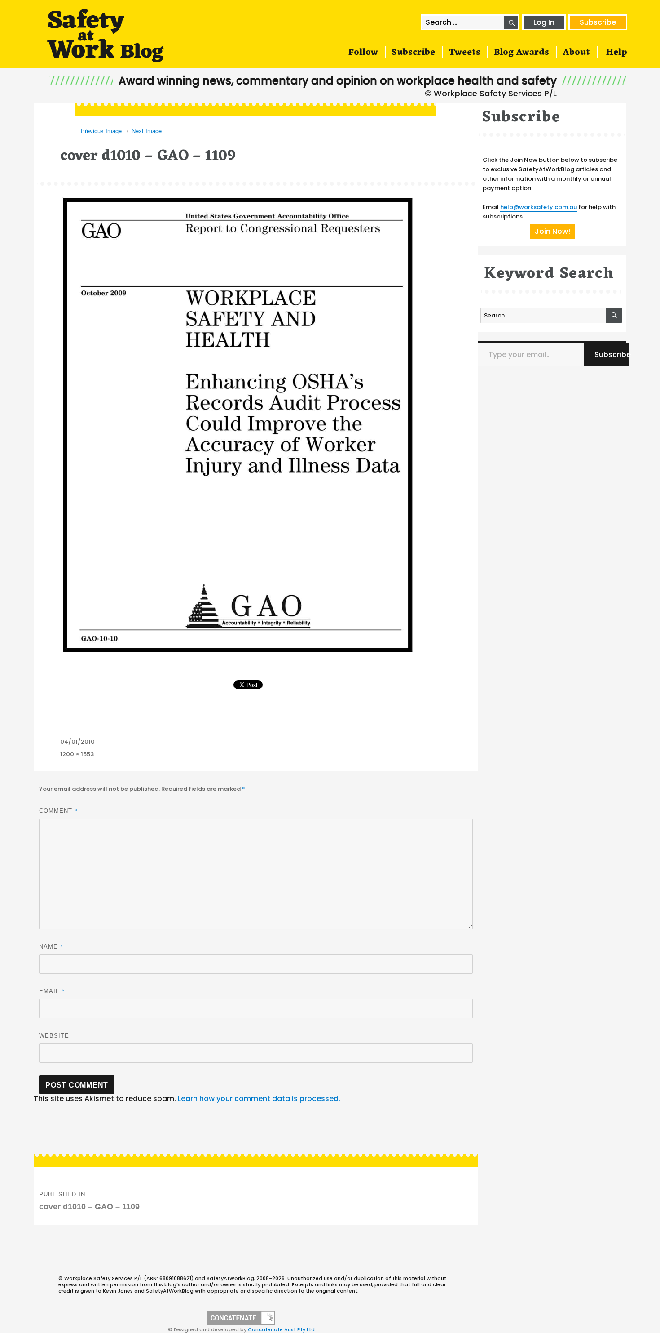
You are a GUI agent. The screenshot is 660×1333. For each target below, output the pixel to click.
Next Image (147, 130)
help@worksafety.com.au (538, 207)
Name (51, 946)
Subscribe (598, 22)
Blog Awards (521, 53)
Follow (363, 53)
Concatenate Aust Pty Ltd (281, 1329)
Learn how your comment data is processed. (259, 1098)
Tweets (464, 53)
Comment (58, 811)
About (576, 53)
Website (54, 1035)
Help (616, 53)
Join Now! (552, 231)
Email (52, 991)
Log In (543, 22)
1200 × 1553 (77, 754)
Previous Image (101, 130)
